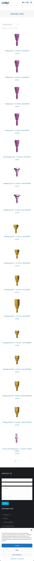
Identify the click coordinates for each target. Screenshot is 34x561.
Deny (17, 550)
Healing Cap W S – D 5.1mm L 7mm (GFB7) (17, 316)
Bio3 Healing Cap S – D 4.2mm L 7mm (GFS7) (17, 157)
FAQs (6, 518)
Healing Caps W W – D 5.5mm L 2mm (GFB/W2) (17, 343)
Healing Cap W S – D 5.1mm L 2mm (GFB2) (17, 236)
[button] (31, 530)
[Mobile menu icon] (31, 2)
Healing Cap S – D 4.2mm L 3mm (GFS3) (17, 77)
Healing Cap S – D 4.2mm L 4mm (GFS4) (17, 104)
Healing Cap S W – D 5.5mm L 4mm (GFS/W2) (17, 210)
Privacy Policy (20, 558)
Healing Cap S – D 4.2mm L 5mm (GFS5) (17, 130)
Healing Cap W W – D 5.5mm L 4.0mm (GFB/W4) (17, 396)
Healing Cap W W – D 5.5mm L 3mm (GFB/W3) (17, 369)
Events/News (9, 522)
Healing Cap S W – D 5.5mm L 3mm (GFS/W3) (17, 183)
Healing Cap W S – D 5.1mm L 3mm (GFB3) (17, 263)
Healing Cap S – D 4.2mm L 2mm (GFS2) (17, 51)
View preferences (17, 554)
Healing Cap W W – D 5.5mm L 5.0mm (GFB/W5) (17, 422)
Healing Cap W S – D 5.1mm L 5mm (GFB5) (17, 290)
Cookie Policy (13, 558)
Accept (17, 545)
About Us (7, 515)
